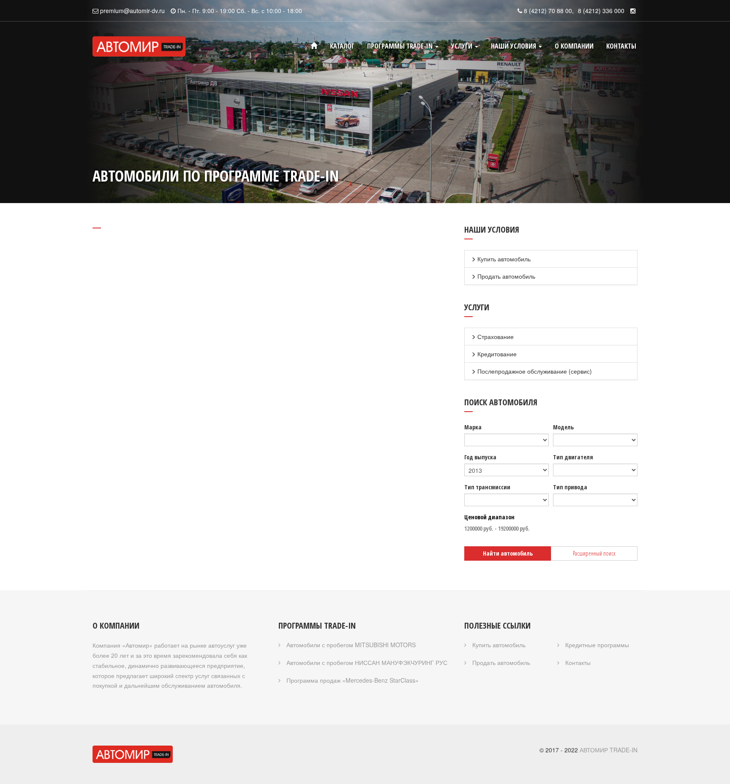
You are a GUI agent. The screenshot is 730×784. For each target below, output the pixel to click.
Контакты (621, 46)
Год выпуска (480, 457)
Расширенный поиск (594, 553)
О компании (574, 46)
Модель (563, 427)
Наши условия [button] (514, 46)
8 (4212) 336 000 (601, 10)
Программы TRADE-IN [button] (400, 46)
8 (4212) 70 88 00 (548, 10)
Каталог (342, 46)
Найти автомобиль (508, 553)
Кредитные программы (596, 644)
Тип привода (570, 487)
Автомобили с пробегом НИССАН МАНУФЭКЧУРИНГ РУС (366, 662)
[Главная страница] (314, 46)
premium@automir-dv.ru (132, 10)
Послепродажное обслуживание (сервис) (534, 371)
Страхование (495, 336)
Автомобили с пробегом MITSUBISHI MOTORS (350, 644)
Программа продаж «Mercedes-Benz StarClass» (352, 680)
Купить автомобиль (503, 259)
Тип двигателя (573, 457)
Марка (473, 427)
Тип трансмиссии (487, 487)
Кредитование (496, 354)
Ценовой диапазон (489, 517)
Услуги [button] (462, 46)
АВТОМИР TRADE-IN (608, 750)
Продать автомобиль (505, 276)
